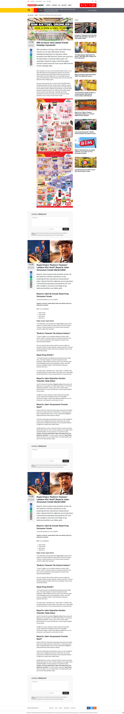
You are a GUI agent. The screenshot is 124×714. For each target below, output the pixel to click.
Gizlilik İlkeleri (66, 708)
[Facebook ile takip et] (88, 708)
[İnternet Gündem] (36, 5)
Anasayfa (51, 708)
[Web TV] (92, 1)
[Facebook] (31, 50)
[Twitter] (31, 52)
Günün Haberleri (39, 1)
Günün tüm (92, 10)
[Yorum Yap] (31, 64)
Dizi (59, 5)
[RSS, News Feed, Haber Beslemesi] (94, 708)
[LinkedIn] (31, 55)
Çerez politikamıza (90, 712)
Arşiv (44, 1)
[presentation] (32, 10)
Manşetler (32, 1)
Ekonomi (54, 5)
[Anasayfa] (28, 1)
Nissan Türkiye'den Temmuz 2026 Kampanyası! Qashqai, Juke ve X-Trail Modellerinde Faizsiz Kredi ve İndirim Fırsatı (60, 10)
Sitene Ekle (49, 1)
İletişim (60, 708)
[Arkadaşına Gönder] (31, 59)
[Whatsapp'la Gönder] (31, 57)
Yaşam (69, 5)
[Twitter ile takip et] (91, 708)
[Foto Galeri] (95, 1)
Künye (56, 708)
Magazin (63, 5)
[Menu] (82, 5)
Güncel (48, 5)
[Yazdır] (31, 62)
